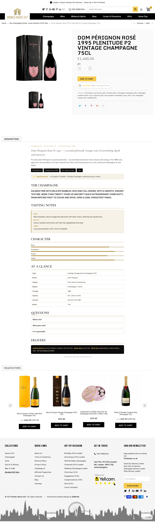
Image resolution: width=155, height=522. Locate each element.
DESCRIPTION (11, 139)
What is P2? (37, 319)
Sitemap (38, 483)
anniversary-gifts (100, 93)
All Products (89, 93)
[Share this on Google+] (97, 105)
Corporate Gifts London (73, 464)
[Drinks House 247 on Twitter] (43, 9)
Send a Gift (9, 453)
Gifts (129, 16)
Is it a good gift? (39, 331)
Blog (36, 479)
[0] (148, 9)
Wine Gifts (68, 483)
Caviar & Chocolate (112, 16)
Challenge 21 (40, 468)
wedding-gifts (92, 98)
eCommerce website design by (59, 496)
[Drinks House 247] (17, 13)
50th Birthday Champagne (75, 460)
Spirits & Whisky (12, 464)
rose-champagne (137, 95)
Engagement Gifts (71, 476)
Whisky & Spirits (78, 16)
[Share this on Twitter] (80, 105)
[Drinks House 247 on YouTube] (53, 9)
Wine (62, 16)
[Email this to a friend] (103, 105)
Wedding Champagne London (76, 468)
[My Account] (142, 7)
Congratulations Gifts (73, 479)
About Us (38, 453)
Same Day (143, 16)
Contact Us (39, 476)
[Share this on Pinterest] (91, 105)
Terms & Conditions (43, 457)
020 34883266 (78, 9)
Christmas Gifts (71, 472)
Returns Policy (41, 460)
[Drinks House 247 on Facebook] (47, 9)
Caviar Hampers (71, 487)
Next (148, 23)
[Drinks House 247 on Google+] (50, 9)
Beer (94, 16)
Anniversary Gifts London (74, 457)
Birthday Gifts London (73, 453)
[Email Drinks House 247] (63, 9)
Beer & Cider (10, 468)
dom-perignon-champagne (113, 95)
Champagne (48, 16)
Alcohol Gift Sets (12, 472)
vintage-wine (82, 98)
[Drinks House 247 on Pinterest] (57, 9)
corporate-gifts (98, 95)
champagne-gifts (131, 93)
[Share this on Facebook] (85, 105)
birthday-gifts (111, 93)
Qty (79, 64)
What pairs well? (39, 325)
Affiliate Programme (43, 472)
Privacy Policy (40, 464)
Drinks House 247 (18, 496)
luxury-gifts (127, 95)
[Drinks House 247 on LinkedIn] (60, 9)
